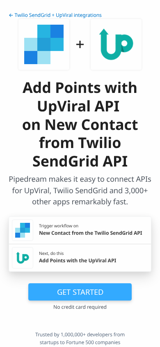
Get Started (80, 292)
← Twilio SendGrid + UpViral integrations (55, 15)
